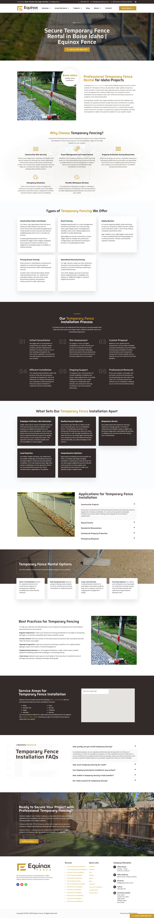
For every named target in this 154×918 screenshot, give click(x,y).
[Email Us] (114, 881)
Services (45, 8)
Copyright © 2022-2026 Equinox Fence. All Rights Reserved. (36, 913)
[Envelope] (21, 884)
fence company (99, 85)
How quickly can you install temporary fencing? (92, 746)
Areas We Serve (61, 8)
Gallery (91, 875)
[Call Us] (114, 887)
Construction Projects (90, 504)
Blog (88, 8)
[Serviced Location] (114, 893)
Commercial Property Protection (94, 533)
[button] (108, 504)
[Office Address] (114, 875)
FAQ (90, 872)
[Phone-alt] (25, 884)
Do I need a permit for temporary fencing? (90, 780)
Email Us (120, 880)
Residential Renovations (91, 528)
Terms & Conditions (95, 887)
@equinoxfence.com (126, 883)
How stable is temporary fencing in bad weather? (93, 775)
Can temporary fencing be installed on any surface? (94, 770)
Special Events (87, 522)
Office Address (122, 874)
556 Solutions (133, 913)
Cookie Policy (93, 890)
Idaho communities (56, 700)
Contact (108, 8)
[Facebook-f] (17, 884)
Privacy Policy (93, 893)
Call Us (119, 887)
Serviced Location (123, 893)
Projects (76, 8)
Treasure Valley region (30, 717)
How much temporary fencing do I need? (89, 764)
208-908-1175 (121, 889)
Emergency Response (90, 538)
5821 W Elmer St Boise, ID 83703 (126, 877)
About (96, 8)
